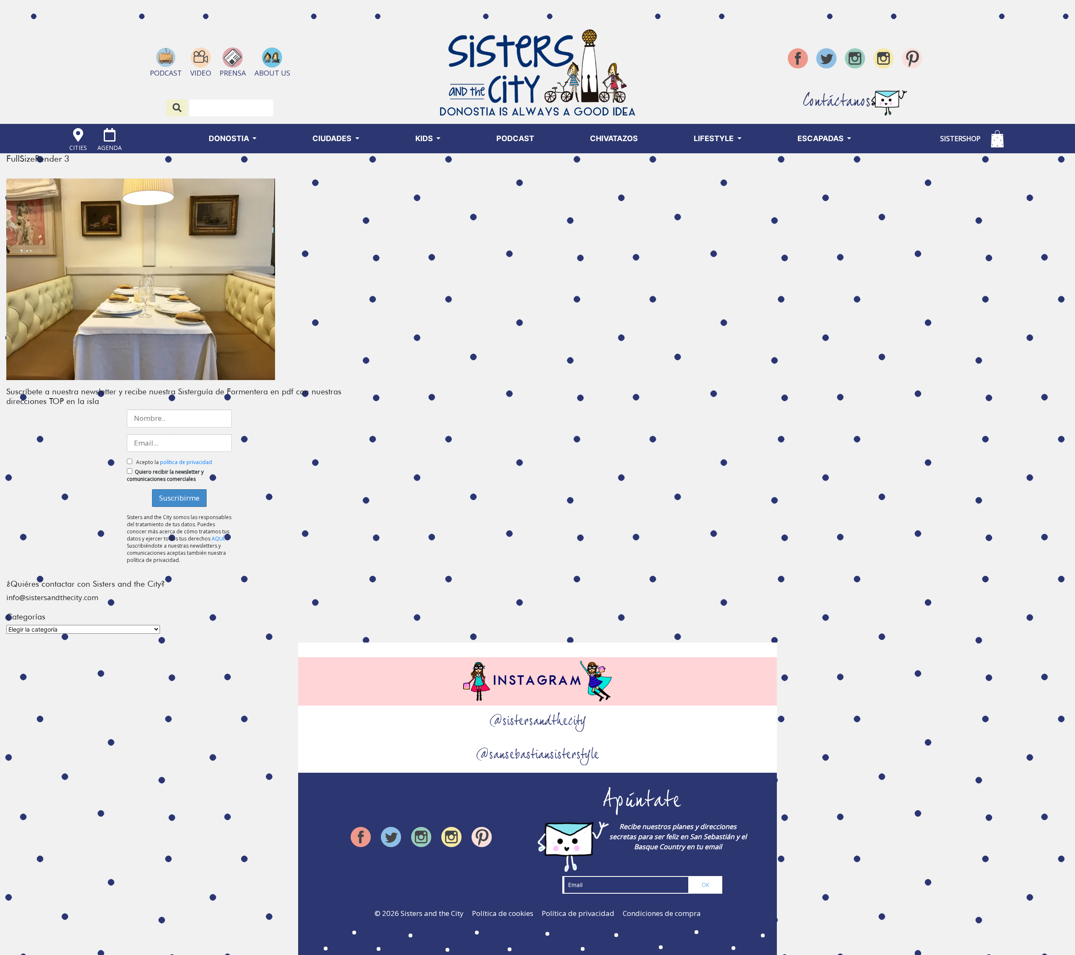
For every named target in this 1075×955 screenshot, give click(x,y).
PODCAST (515, 138)
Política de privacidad (578, 913)
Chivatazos (614, 138)
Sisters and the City (432, 913)
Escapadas (821, 138)
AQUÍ (218, 538)
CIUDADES (332, 138)
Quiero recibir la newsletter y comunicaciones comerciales (165, 475)
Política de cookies (502, 913)
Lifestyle (714, 138)
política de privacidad (186, 462)
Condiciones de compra (662, 913)
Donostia (230, 138)
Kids (425, 138)
